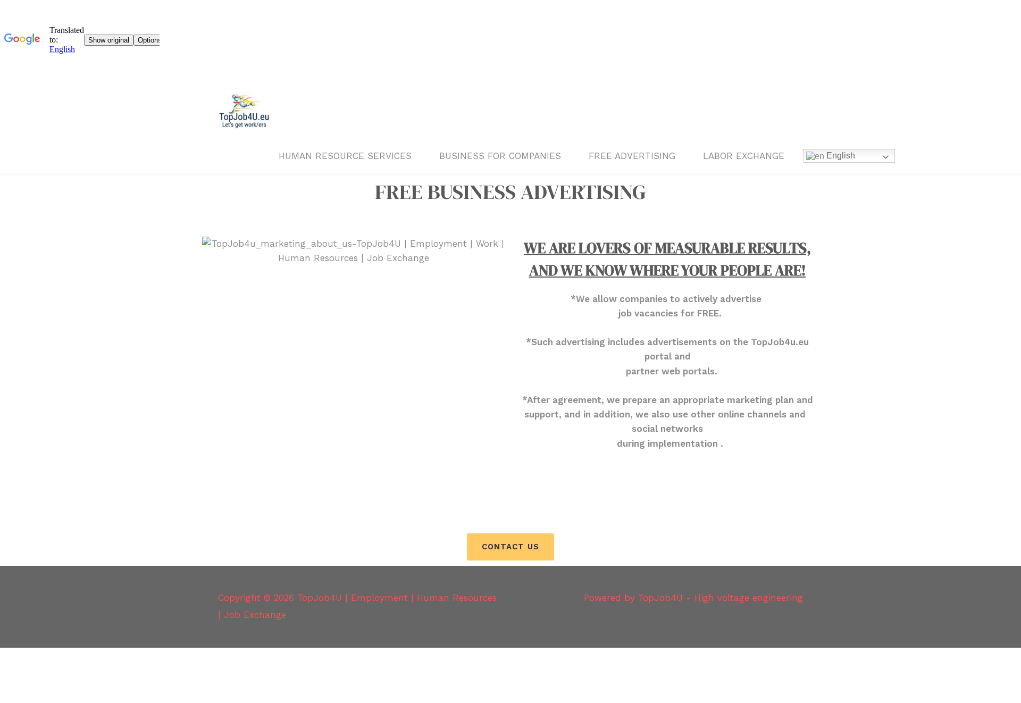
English (839, 155)
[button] (510, 546)
